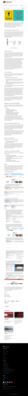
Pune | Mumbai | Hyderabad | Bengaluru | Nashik (9, 386)
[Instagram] (10, 382)
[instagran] (21, 8)
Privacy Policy (16, 393)
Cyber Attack (20, 320)
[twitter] (21, 5)
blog (9, 290)
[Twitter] (4, 382)
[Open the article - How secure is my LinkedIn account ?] (6, 329)
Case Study (16, 320)
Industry (16, 5)
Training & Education (5, 373)
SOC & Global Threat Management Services (9, 369)
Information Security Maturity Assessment (8, 370)
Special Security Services (6, 368)
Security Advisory (6, 336)
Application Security (5, 364)
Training (5, 8)
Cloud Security (5, 361)
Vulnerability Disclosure (8, 321)
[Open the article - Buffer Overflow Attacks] (16, 315)
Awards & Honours (5, 351)
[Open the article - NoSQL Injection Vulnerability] (6, 315)
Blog (3, 356)
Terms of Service (12, 393)
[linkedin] (23, 8)
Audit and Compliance (11, 5)
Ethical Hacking (10, 335)
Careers (4, 355)
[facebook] (23, 5)
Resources (8, 8)
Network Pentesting (17, 321)
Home (4, 350)
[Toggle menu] (24, 1)
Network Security (5, 365)
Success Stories (5, 354)
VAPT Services (5, 5)
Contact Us (4, 380)
